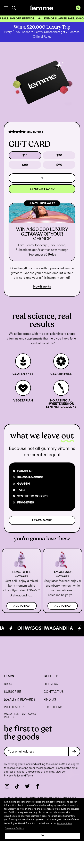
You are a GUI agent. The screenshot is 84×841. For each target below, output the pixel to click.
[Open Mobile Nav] (6, 8)
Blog (8, 684)
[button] (42, 18)
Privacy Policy (64, 823)
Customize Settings (14, 828)
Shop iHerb (53, 707)
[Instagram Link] (7, 786)
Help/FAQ (51, 684)
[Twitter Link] (27, 786)
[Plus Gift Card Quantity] (69, 178)
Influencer (14, 707)
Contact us (54, 691)
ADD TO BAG (21, 605)
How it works (42, 286)
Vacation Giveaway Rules (20, 716)
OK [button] (42, 835)
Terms (29, 775)
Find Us (50, 699)
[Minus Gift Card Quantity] (15, 178)
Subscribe (12, 691)
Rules (52, 254)
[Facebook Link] (37, 786)
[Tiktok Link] (17, 786)
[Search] (14, 8)
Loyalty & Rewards (19, 699)
